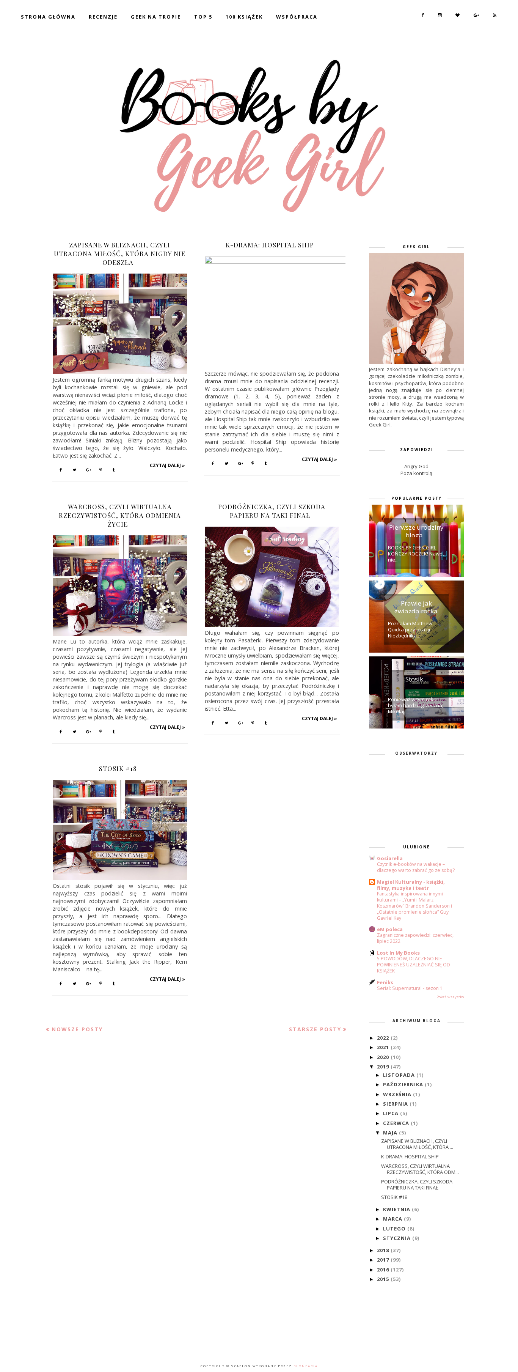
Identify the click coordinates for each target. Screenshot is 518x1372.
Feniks (385, 982)
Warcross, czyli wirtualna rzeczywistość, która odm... (420, 1169)
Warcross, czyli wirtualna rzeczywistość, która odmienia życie (120, 515)
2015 (384, 1279)
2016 (384, 1269)
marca (393, 1218)
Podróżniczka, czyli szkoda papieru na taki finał (271, 510)
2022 (384, 1037)
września (398, 1094)
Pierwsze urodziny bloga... (416, 530)
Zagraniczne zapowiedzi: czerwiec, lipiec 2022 (415, 938)
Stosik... (416, 679)
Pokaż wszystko (450, 996)
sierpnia (396, 1103)
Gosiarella (390, 858)
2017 (384, 1259)
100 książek (244, 16)
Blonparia (305, 1366)
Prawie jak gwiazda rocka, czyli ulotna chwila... (416, 606)
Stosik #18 (118, 768)
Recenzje (103, 16)
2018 (384, 1250)
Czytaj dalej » (167, 465)
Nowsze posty (77, 1029)
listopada (399, 1074)
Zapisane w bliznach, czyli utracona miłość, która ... (417, 1144)
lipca (391, 1113)
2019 (384, 1066)
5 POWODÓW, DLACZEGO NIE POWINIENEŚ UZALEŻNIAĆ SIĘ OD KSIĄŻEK (413, 964)
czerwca (397, 1123)
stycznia (397, 1238)
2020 (384, 1057)
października (404, 1084)
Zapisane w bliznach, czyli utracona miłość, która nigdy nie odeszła (119, 253)
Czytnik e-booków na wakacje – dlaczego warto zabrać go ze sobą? (416, 867)
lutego (395, 1228)
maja (391, 1132)
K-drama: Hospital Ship (270, 245)
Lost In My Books (398, 952)
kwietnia (397, 1209)
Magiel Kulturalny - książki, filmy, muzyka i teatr (411, 884)
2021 (384, 1047)
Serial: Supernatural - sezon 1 (410, 988)
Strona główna (48, 16)
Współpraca (296, 16)
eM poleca (390, 929)
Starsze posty (315, 1029)
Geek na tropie (156, 16)
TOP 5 (203, 16)
